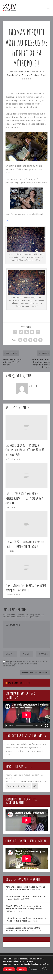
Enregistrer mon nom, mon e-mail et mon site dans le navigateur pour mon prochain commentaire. (25, 663)
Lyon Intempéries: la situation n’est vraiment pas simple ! (26, 587)
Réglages (34, 969)
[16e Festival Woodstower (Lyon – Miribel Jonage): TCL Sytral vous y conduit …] (27, 475)
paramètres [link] (43, 964)
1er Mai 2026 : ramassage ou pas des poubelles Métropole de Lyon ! (25, 544)
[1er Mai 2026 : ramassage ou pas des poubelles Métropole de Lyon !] (27, 524)
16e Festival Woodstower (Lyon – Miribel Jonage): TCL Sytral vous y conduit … (24, 498)
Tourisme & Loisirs (30, 75)
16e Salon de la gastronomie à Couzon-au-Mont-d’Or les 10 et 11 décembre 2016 (25, 450)
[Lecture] (6, 725)
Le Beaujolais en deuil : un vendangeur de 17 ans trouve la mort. (26, 919)
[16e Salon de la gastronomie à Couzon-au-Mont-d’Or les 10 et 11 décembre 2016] (27, 427)
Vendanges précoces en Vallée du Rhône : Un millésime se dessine (26, 888)
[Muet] (42, 725)
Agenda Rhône (13, 75)
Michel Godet (23, 71)
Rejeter (22, 969)
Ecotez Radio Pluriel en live (19, 683)
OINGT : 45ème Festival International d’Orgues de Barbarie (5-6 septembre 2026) (24, 909)
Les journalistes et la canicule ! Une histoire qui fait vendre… (23, 929)
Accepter (9, 969)
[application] (26, 714)
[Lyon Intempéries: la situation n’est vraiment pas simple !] (27, 567)
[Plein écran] (46, 725)
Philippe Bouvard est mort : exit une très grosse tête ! (26, 897)
